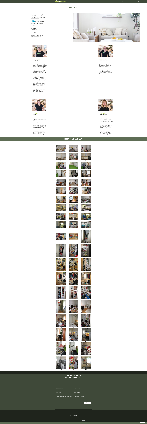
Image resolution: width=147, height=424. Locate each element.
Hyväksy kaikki (143, 422)
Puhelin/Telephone (77, 392)
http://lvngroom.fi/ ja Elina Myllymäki (36, 36)
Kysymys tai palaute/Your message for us (62, 400)
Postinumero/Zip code (59, 388)
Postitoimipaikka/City (77, 388)
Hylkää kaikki (137, 422)
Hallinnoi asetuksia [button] (132, 422)
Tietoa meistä (72, 416)
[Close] (146, 422)
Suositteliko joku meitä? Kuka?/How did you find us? (64, 396)
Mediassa (71, 417)
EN (70, 420)
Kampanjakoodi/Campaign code (79, 396)
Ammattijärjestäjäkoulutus (73, 415)
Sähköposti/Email (58, 392)
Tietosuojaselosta (26, 422)
